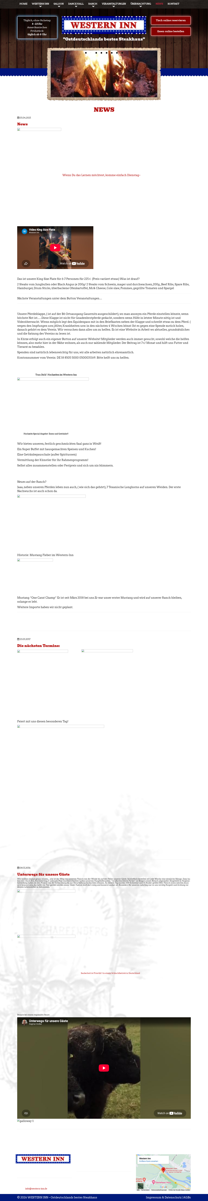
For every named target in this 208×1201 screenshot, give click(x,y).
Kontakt (173, 3)
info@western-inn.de (36, 1188)
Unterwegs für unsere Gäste (43, 874)
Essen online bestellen (170, 31)
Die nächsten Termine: (38, 645)
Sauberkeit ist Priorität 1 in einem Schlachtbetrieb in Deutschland (107, 973)
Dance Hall (76, 3)
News (159, 3)
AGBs (187, 1197)
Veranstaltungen (114, 3)
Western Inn (40, 3)
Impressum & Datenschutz (163, 1197)
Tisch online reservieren (171, 20)
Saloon (59, 3)
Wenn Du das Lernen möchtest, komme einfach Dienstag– (100, 175)
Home (23, 3)
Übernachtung (140, 3)
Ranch (92, 3)
